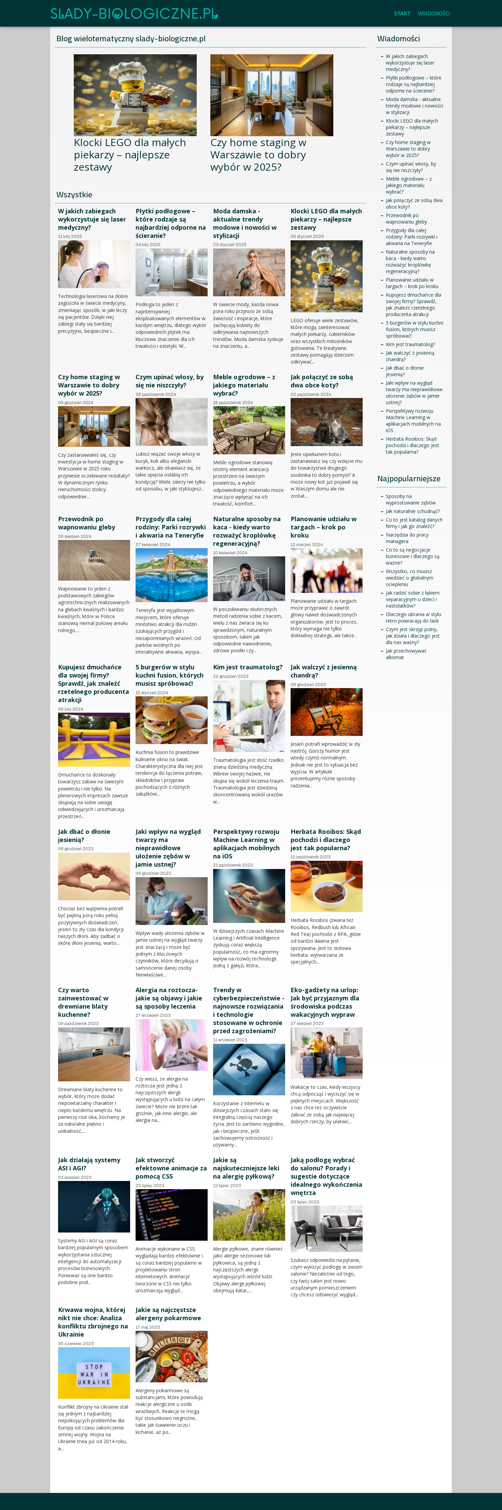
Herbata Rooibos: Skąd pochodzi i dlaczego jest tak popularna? (326, 839)
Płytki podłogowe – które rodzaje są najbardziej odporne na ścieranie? (171, 223)
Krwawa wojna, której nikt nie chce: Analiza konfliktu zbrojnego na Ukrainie (93, 1322)
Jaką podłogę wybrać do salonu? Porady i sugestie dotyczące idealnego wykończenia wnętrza (326, 1176)
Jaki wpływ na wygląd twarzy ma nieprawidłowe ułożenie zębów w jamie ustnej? (168, 847)
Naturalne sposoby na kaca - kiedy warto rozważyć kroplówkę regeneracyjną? (247, 531)
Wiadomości (434, 13)
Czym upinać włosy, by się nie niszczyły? (170, 381)
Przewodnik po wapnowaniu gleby (86, 523)
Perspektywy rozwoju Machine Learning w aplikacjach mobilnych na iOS (246, 843)
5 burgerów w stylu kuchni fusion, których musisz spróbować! (170, 675)
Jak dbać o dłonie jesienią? (84, 835)
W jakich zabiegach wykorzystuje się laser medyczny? (92, 219)
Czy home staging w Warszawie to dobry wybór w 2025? (258, 154)
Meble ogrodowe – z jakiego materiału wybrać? (244, 385)
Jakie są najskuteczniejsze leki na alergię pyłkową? (246, 1168)
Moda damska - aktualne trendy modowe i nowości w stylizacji (245, 223)
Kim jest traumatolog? (248, 667)
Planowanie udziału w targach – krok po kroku (324, 527)
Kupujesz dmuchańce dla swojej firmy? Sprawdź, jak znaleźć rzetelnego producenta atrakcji (93, 683)
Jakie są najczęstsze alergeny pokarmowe (168, 1314)
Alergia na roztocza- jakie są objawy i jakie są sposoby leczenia (169, 998)
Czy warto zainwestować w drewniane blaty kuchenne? (83, 1002)
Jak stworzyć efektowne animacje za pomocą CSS (171, 1168)
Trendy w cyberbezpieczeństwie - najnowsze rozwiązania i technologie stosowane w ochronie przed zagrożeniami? (248, 1010)
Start (402, 13)
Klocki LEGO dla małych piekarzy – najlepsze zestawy (130, 154)
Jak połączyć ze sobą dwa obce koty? (322, 381)
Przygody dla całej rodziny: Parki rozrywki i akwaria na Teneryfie (171, 527)
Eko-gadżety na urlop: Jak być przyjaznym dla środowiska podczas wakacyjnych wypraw (325, 1002)
